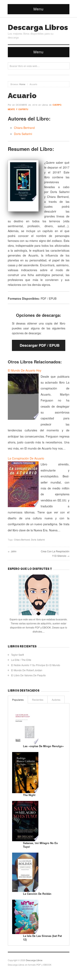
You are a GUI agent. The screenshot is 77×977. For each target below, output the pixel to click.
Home (22, 84)
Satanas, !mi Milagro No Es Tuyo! (40, 845)
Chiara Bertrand (24, 128)
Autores (56, 699)
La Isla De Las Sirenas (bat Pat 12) (42, 937)
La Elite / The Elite (21, 659)
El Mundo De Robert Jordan (26, 670)
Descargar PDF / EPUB (40, 345)
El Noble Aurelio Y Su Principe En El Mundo (35, 665)
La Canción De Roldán (37, 894)
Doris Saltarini (23, 134)
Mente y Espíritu (18, 109)
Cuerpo (57, 104)
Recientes (37, 699)
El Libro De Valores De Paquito (28, 675)
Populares (18, 699)
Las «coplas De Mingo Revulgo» (43, 746)
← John (12, 551)
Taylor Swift (17, 654)
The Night (29, 795)
